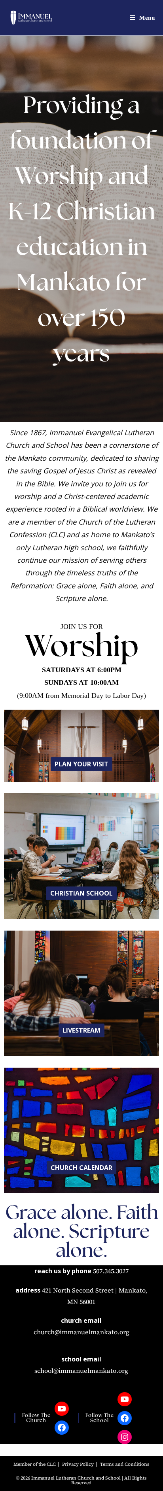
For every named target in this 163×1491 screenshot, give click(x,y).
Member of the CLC (34, 1464)
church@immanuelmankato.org (81, 1332)
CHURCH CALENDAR (81, 1167)
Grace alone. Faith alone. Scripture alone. (81, 1233)
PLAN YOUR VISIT (81, 764)
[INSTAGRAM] (125, 1437)
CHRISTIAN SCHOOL (81, 893)
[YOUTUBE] (62, 1409)
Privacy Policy (78, 1464)
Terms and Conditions (125, 1464)
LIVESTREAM (81, 1030)
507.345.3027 (111, 1271)
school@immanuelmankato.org (81, 1370)
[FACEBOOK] (62, 1428)
